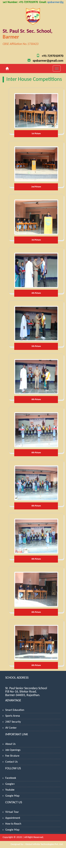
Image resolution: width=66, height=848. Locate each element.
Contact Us (11, 761)
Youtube (9, 789)
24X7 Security (13, 722)
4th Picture (36, 293)
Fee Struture (12, 756)
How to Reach (13, 823)
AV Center (11, 728)
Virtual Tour (12, 812)
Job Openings (12, 750)
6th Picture (36, 399)
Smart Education (14, 710)
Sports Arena (12, 716)
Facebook (10, 778)
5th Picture (36, 346)
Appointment (12, 818)
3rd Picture (36, 240)
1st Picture (36, 134)
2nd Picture (36, 187)
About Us (10, 744)
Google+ (10, 784)
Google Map (12, 795)
